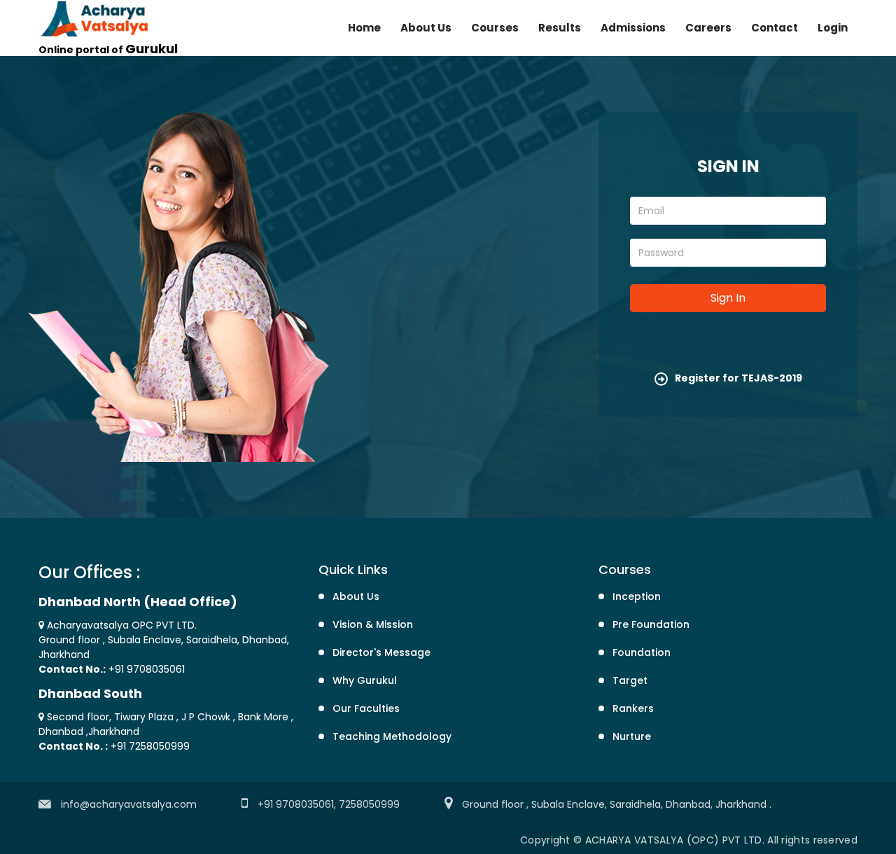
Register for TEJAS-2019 (738, 378)
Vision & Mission (372, 624)
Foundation (641, 652)
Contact (774, 27)
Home (364, 27)
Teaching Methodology (391, 736)
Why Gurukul (364, 680)
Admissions (633, 27)
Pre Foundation (651, 624)
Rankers (633, 708)
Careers (708, 27)
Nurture (631, 736)
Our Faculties (366, 708)
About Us (425, 27)
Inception (636, 596)
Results (559, 27)
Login (833, 27)
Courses (495, 27)
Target (630, 680)
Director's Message (381, 652)
